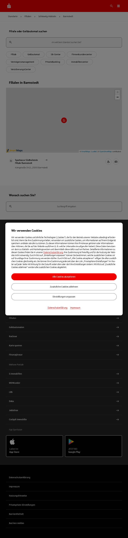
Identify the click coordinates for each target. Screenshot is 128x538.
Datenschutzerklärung (53, 252)
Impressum (75, 308)
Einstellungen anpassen (64, 297)
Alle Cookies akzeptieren (64, 277)
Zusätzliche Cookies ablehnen (64, 287)
